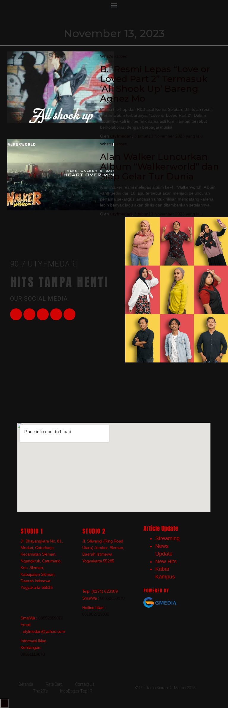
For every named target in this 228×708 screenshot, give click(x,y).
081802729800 (95, 614)
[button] (114, 5)
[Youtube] (43, 314)
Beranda (25, 684)
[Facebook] (16, 314)
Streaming (167, 538)
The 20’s (40, 691)
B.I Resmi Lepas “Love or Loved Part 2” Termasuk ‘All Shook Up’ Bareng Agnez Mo (155, 84)
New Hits (166, 561)
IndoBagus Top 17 (76, 691)
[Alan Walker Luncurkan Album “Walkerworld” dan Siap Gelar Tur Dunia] (60, 174)
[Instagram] (56, 314)
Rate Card (54, 684)
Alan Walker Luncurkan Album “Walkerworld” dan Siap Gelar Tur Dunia (159, 166)
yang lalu (168, 136)
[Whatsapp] (69, 314)
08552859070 (50, 618)
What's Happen (113, 56)
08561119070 (32, 654)
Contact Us (85, 684)
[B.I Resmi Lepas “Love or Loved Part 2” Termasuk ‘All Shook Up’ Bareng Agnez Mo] (60, 86)
